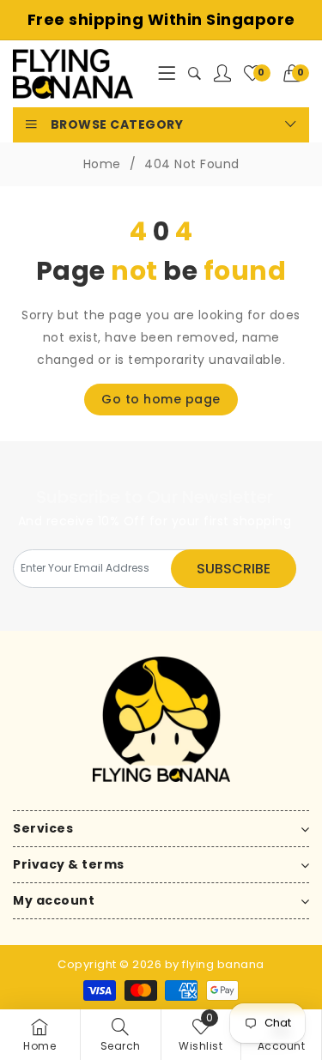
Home (102, 164)
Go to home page (161, 399)
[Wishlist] (223, 73)
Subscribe (233, 568)
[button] (296, 73)
